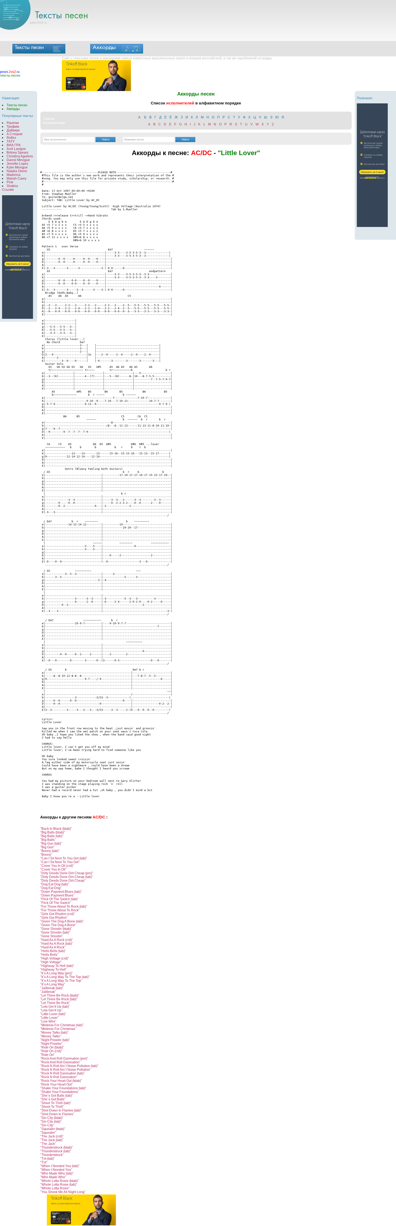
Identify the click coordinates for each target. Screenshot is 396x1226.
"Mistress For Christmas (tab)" (62, 1025)
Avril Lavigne (16, 149)
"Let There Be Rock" (55, 1003)
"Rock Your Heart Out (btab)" (61, 1080)
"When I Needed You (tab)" (60, 1166)
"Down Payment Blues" (57, 895)
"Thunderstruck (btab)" (56, 1147)
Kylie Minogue (17, 167)
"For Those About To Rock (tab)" (63, 906)
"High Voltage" (51, 962)
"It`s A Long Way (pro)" (56, 973)
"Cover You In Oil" (53, 869)
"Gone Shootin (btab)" (56, 928)
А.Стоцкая (14, 134)
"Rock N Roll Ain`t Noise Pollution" (65, 1069)
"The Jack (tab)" (52, 1140)
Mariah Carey (16, 178)
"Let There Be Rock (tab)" (59, 999)
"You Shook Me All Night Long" (63, 1192)
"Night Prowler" (51, 1043)
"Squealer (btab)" (52, 1129)
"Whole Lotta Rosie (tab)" (58, 1184)
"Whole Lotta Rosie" (55, 1188)
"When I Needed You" (56, 1169)
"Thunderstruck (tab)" (55, 1151)
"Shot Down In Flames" (57, 1114)
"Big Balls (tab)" (51, 836)
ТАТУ (11, 141)
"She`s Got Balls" (53, 1099)
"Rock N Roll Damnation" (58, 1077)
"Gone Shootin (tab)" (55, 932)
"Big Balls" (48, 839)
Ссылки (8, 189)
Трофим (13, 126)
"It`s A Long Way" (52, 984)
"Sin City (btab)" (52, 1118)
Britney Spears (17, 152)
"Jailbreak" (48, 991)
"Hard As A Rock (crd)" (56, 940)
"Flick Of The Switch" (55, 903)
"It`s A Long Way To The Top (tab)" (65, 977)
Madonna (13, 174)
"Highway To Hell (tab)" (57, 966)
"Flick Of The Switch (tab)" (59, 899)
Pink (10, 182)
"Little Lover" (49, 1017)
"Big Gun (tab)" (51, 843)
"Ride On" (47, 1055)
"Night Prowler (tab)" (55, 1040)
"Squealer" (48, 1132)
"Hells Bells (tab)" (53, 951)
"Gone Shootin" (51, 936)
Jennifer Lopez (17, 163)
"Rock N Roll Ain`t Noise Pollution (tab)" (69, 1066)
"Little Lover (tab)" (53, 1014)
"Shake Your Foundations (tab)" (63, 1088)
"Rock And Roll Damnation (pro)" (64, 1058)
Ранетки (13, 123)
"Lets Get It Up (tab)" (55, 1006)
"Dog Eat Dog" (51, 888)
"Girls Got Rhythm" (54, 917)
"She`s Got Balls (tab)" (56, 1095)
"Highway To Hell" (53, 969)
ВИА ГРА (14, 145)
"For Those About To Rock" (60, 910)
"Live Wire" (48, 1021)
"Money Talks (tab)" (54, 1032)
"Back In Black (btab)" (56, 828)
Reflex (11, 137)
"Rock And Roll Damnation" (60, 1062)
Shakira (12, 186)
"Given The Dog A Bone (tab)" (62, 921)
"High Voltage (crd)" (54, 958)
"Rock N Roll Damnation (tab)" (62, 1073)
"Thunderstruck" (52, 1155)
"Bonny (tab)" (50, 851)
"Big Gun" (47, 847)
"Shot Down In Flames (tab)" (61, 1110)
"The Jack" (48, 1143)
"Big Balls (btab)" (52, 832)
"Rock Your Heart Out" (56, 1084)
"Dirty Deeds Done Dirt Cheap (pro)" (66, 873)
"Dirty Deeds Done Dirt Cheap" (63, 880)
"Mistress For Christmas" (58, 1029)
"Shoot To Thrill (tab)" (55, 1103)
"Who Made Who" (53, 1177)
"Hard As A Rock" (53, 947)
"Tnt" (43, 1162)
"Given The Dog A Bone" (58, 925)
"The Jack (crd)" (52, 1136)
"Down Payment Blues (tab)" (61, 891)
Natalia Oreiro (17, 171)
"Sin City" (47, 1125)
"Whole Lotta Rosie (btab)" (59, 1181)
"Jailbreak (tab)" (52, 988)
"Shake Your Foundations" (59, 1092)
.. (10, 72)
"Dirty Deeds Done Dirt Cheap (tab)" (66, 877)
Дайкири (13, 130)
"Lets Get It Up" (51, 1010)
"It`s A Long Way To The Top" (61, 980)
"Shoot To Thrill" (52, 1106)
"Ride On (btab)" (52, 1047)
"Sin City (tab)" (51, 1121)
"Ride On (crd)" (51, 1051)
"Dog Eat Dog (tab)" (54, 884)
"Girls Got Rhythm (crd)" (57, 914)
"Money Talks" (50, 1036)
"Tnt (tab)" (47, 1158)
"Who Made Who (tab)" (57, 1173)
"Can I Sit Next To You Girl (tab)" (63, 858)
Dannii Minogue (18, 160)
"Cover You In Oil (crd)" (57, 865)
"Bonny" (46, 854)
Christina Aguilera (20, 156)
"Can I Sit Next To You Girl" (60, 862)
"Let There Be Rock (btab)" (59, 995)
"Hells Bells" (49, 954)
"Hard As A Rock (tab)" (56, 943)
